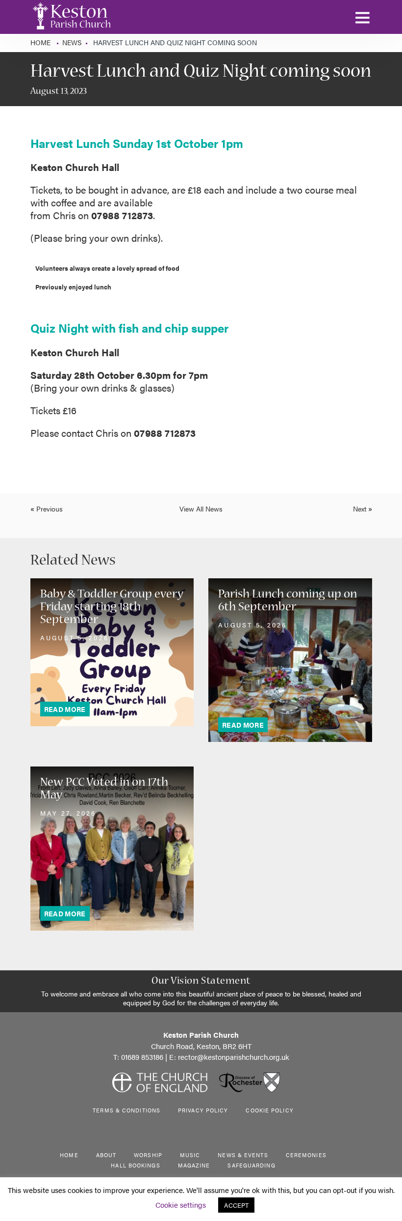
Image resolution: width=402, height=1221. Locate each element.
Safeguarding (251, 1165)
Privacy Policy (203, 1110)
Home (41, 42)
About (106, 1155)
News (71, 42)
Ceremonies (306, 1155)
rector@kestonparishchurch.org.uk (233, 1056)
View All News (201, 508)
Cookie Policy (269, 1110)
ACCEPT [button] (236, 1205)
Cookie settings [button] (180, 1204)
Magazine (194, 1165)
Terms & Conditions (126, 1110)
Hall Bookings (135, 1165)
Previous (49, 508)
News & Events (243, 1155)
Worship (148, 1155)
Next (359, 508)
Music (190, 1155)
